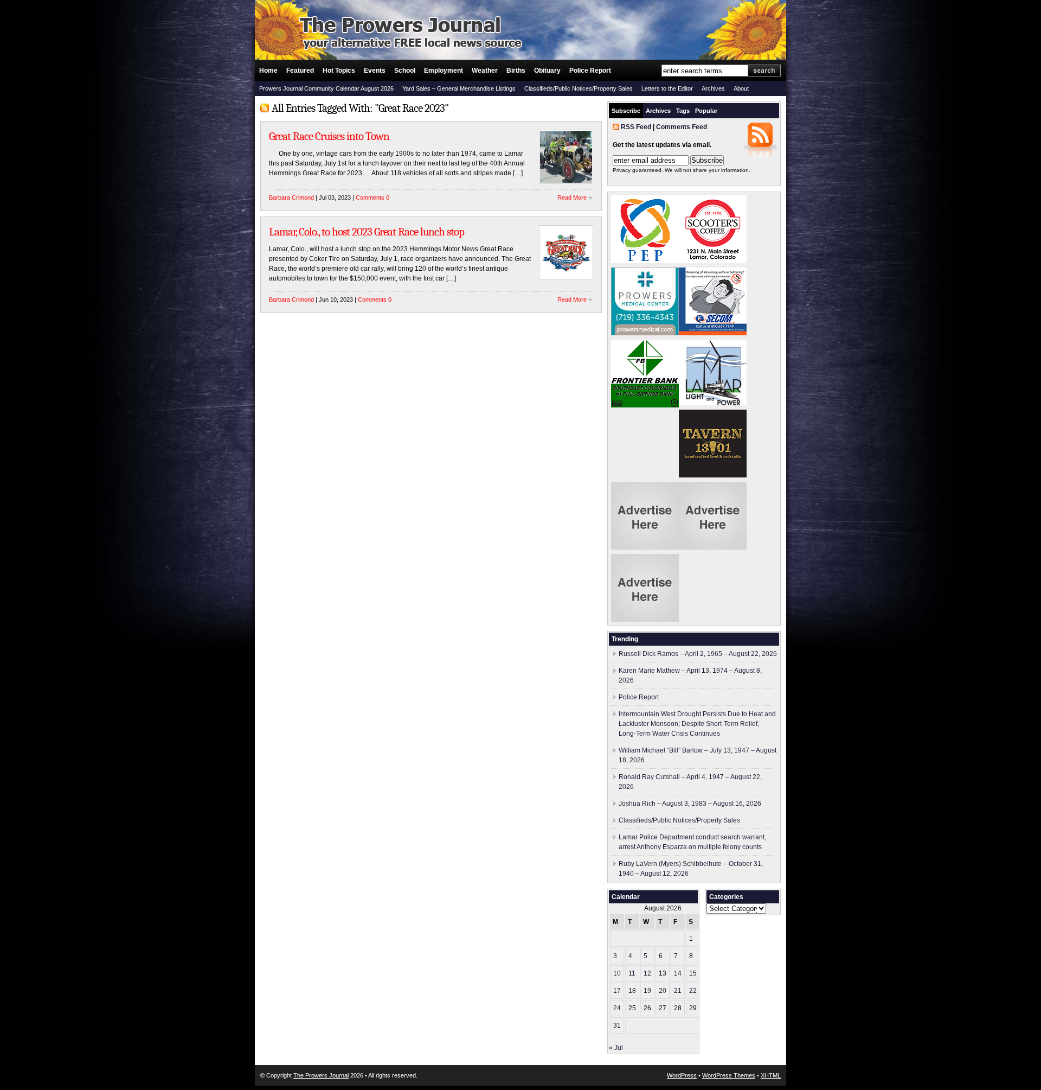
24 (617, 1008)
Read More (572, 197)
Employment (443, 70)
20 (662, 991)
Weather (485, 70)
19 (647, 991)
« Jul (616, 1047)
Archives (713, 88)
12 (647, 973)
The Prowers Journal (321, 1075)
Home (268, 70)
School (404, 70)
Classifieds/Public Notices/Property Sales (578, 88)
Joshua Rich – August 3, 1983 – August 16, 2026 (690, 803)
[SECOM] (713, 333)
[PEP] (645, 261)
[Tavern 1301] (713, 475)
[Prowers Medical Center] (645, 333)
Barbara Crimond (291, 197)
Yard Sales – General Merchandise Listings (459, 88)
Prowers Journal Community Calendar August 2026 (326, 88)
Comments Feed (681, 127)
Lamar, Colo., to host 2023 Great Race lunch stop (368, 231)
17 (617, 991)
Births (515, 70)
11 (631, 973)
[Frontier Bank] (645, 405)
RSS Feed (636, 127)
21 (678, 991)
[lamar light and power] (713, 403)
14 (678, 973)
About (741, 88)
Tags (683, 110)
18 (632, 991)
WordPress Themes (728, 1075)
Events (374, 70)
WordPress (682, 1075)
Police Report (590, 70)
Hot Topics (339, 70)
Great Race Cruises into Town (329, 136)
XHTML (771, 1075)
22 (693, 991)
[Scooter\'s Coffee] (713, 261)
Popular (706, 110)
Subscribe (626, 110)
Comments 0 (372, 197)
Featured (300, 70)
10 (617, 973)
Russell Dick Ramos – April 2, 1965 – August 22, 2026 (698, 654)
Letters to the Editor (667, 88)
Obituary (547, 70)
